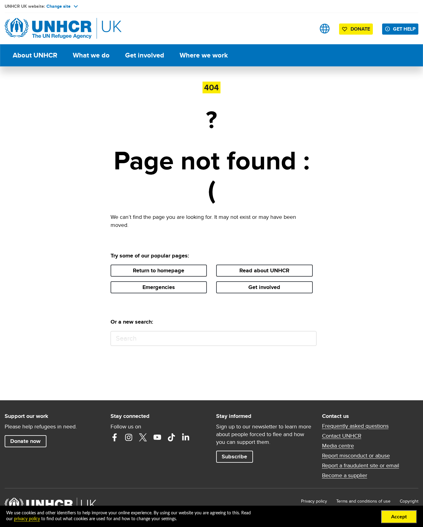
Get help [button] (404, 28)
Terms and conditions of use (363, 501)
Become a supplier (344, 475)
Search (308, 338)
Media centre (338, 445)
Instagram (129, 437)
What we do (91, 55)
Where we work (204, 55)
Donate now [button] (25, 441)
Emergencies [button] (158, 287)
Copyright (409, 501)
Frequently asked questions (355, 426)
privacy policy (27, 519)
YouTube (157, 437)
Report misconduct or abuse (356, 455)
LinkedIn (186, 437)
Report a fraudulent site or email (360, 465)
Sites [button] (325, 28)
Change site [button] (58, 6)
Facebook (115, 437)
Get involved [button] (264, 287)
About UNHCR (35, 55)
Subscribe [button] (234, 457)
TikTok (172, 437)
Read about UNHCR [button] (264, 270)
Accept (399, 516)
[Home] (48, 28)
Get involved (144, 55)
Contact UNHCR (341, 435)
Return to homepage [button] (158, 270)
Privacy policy (314, 501)
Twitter (143, 437)
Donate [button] (360, 28)
